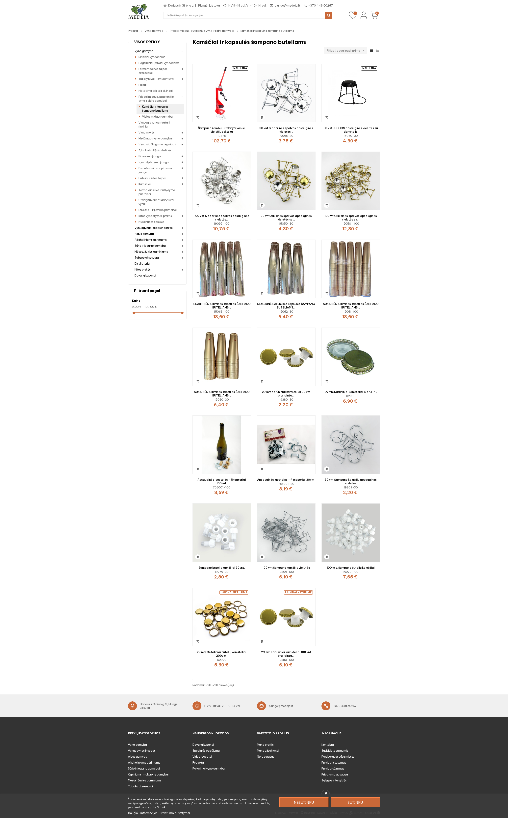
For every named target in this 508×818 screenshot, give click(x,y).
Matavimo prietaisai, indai (156, 91)
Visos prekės (147, 42)
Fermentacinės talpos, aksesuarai (153, 71)
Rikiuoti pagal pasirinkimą (346, 50)
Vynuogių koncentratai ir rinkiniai (155, 124)
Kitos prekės (143, 269)
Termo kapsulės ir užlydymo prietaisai (157, 192)
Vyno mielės (147, 132)
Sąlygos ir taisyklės (334, 780)
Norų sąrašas (265, 756)
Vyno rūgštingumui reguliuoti (157, 144)
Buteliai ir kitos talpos (152, 178)
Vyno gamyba (144, 51)
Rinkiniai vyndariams (152, 57)
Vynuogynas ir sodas (142, 750)
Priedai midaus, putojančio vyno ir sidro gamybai (156, 98)
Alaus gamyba (144, 234)
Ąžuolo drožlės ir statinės (155, 150)
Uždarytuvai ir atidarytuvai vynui (156, 202)
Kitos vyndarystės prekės (155, 216)
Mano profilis (265, 744)
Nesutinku (304, 802)
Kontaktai (327, 744)
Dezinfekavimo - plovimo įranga (155, 170)
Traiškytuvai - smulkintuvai (156, 79)
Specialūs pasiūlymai (206, 750)
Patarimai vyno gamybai (208, 768)
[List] (377, 50)
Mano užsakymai (268, 750)
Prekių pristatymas (333, 762)
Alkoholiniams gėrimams (151, 240)
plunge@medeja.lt (287, 5)
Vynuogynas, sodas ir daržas (154, 228)
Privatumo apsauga (334, 774)
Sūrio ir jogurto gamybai (150, 246)
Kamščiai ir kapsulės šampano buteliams (155, 108)
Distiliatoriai (142, 263)
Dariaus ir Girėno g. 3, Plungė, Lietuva (194, 5)
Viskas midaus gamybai (157, 116)
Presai (142, 85)
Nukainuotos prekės (151, 222)
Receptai (198, 762)
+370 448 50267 (320, 5)
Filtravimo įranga (150, 156)
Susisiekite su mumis (334, 750)
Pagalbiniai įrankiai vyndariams (159, 63)
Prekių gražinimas (332, 768)
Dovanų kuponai (145, 275)
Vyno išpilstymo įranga (154, 162)
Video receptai (202, 756)
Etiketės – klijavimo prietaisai (158, 210)
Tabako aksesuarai (147, 257)
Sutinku (355, 802)
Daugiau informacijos (142, 813)
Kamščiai (145, 184)
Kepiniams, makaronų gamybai (148, 774)
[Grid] (371, 50)
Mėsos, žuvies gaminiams (151, 251)
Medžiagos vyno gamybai (155, 138)
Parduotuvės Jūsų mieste (337, 756)
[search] (328, 15)
